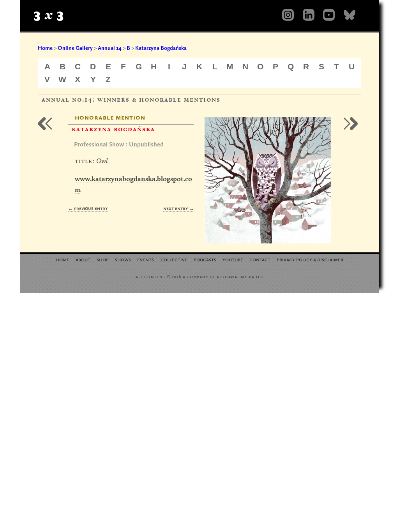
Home (45, 47)
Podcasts (205, 259)
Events (145, 259)
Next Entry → (178, 208)
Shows (123, 259)
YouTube (232, 259)
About (83, 259)
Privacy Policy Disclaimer (310, 259)
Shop (103, 259)
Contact (259, 259)
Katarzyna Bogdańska (161, 47)
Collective (174, 259)
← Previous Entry (88, 208)
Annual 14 (110, 47)
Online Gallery (75, 47)
